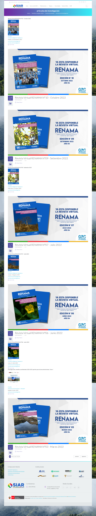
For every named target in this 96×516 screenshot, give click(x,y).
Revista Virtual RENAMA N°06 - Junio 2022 (38, 332)
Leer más (12, 44)
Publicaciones (43, 6)
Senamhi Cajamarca (12, 469)
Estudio (10, 387)
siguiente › (84, 456)
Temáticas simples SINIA (38, 13)
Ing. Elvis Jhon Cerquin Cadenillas (36, 498)
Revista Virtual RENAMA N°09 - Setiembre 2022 (41, 158)
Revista (10, 36)
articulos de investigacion (14, 41)
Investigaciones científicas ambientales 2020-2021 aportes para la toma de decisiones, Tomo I (30, 369)
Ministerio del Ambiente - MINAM (16, 388)
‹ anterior (77, 456)
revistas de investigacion (14, 42)
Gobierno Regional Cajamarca (15, 37)
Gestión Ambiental (49, 13)
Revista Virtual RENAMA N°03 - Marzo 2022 (39, 446)
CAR (71, 6)
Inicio (27, 6)
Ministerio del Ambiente (14, 473)
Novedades (57, 6)
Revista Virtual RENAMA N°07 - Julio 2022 (38, 244)
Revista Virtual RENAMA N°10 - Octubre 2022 (19, 18)
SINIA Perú (10, 475)
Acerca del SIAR (33, 6)
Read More (19, 102)
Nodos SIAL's (65, 6)
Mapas (50, 6)
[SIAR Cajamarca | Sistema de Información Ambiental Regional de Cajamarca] (18, 5)
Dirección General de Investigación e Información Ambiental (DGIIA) (55, 496)
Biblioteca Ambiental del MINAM (16, 471)
